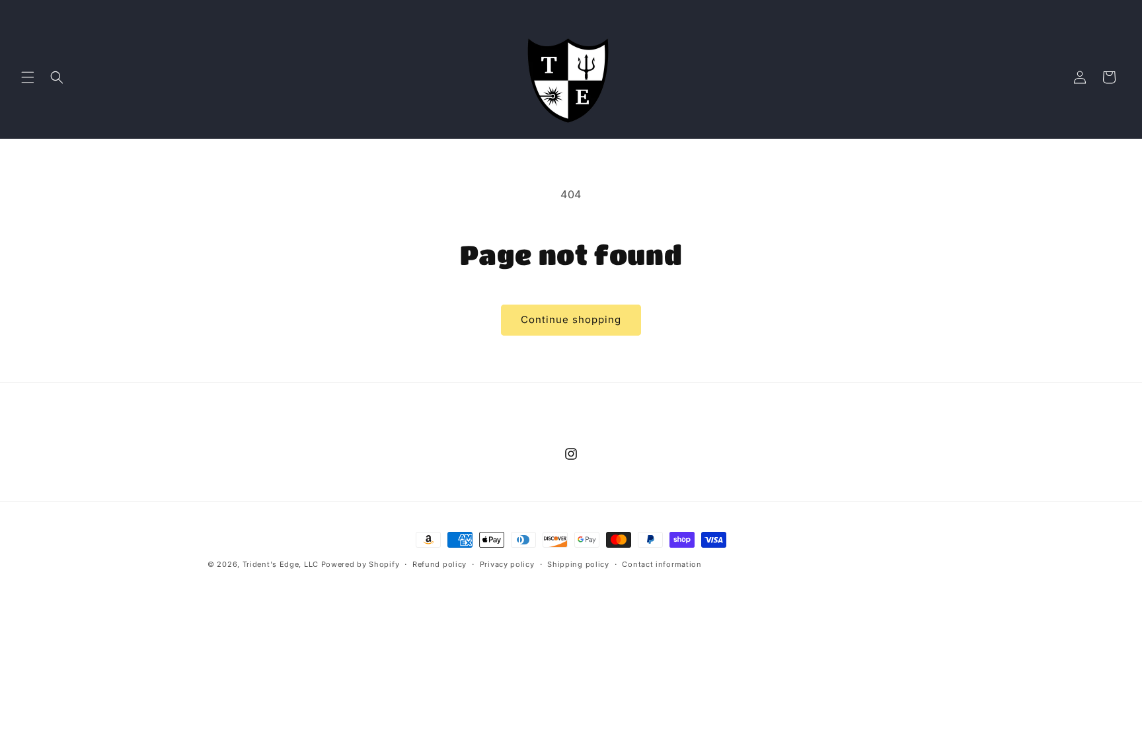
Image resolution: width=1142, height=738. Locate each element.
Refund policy (439, 564)
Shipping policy (578, 564)
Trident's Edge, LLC (281, 564)
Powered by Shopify (360, 564)
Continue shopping (571, 319)
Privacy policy (507, 564)
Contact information (661, 564)
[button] (27, 77)
